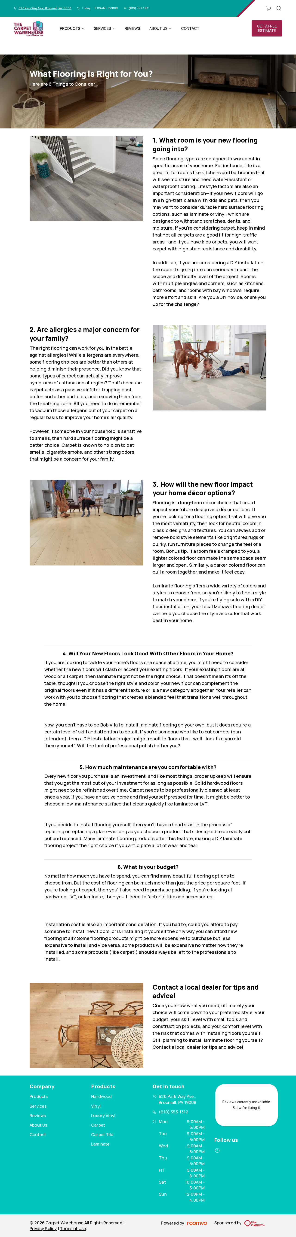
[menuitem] (72, 28)
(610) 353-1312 (138, 8)
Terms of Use (73, 1228)
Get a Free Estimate (267, 28)
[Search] (279, 8)
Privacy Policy (43, 1228)
